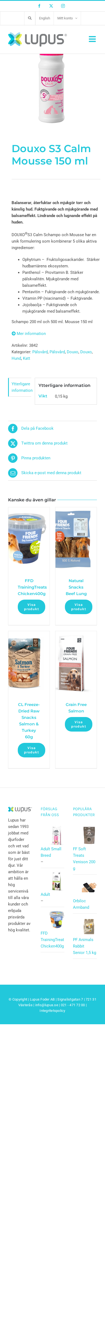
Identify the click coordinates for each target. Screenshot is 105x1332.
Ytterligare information (21, 387)
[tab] (19, 387)
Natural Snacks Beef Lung (76, 587)
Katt (26, 358)
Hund (16, 358)
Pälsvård (40, 351)
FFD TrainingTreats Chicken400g (32, 587)
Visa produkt (31, 607)
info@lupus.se (46, 1005)
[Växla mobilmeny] (93, 39)
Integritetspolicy (52, 1011)
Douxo (72, 351)
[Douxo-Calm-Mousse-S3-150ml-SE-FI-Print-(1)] (52, 71)
